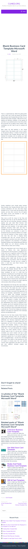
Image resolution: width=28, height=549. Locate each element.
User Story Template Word (9, 533)
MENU (24, 11)
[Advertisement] (14, 29)
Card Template (9, 497)
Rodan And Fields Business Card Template (17, 465)
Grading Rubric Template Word (10, 529)
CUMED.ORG (14, 3)
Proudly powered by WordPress (9, 546)
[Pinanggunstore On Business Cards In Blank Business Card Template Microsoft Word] (14, 157)
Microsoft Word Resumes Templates (11, 536)
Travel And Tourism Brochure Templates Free (21, 503)
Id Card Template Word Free (6, 503)
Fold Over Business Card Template (15, 431)
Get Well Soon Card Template (15, 449)
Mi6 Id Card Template (15, 480)
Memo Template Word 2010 (9, 531)
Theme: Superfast (22, 546)
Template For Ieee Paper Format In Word (12, 538)
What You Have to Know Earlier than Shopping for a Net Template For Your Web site (13, 525)
